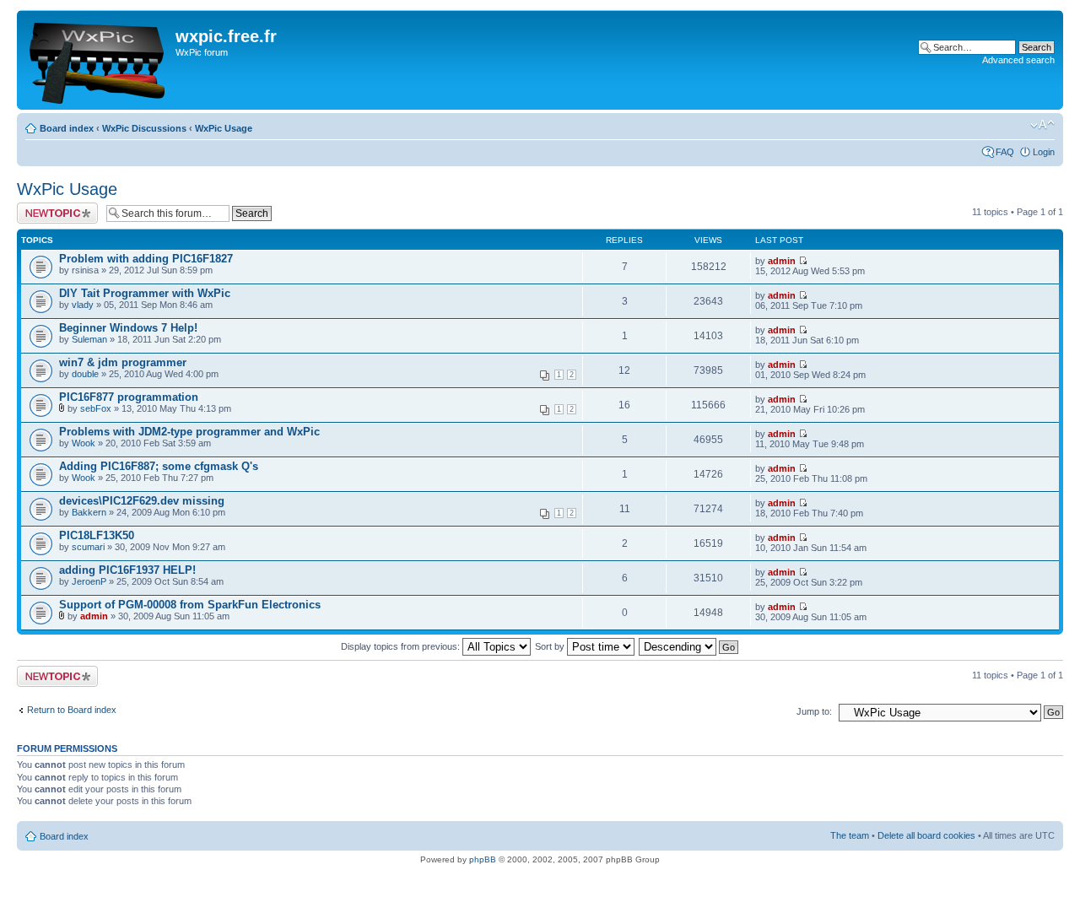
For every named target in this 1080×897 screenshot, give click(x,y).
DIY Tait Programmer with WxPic (144, 293)
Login (1044, 152)
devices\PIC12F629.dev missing (141, 500)
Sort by (551, 646)
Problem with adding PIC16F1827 (146, 258)
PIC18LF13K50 (96, 535)
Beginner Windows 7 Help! (128, 328)
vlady (83, 305)
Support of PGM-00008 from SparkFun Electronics (190, 604)
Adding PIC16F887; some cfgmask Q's (158, 466)
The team (849, 835)
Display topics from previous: (401, 646)
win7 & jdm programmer (122, 362)
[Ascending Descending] (689, 646)
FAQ (1005, 152)
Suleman (89, 339)
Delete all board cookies (926, 835)
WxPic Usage (223, 128)
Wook (83, 443)
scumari (88, 547)
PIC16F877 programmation (128, 397)
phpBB (482, 859)
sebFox (95, 408)
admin (782, 261)
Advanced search (1018, 60)
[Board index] (98, 59)
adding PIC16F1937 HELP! (127, 570)
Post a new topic (50, 208)
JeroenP (89, 581)
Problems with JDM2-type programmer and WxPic (189, 431)
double (85, 374)
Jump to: (814, 711)
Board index (67, 128)
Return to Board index (71, 710)
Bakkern (89, 512)
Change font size (1042, 124)
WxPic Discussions (144, 128)
